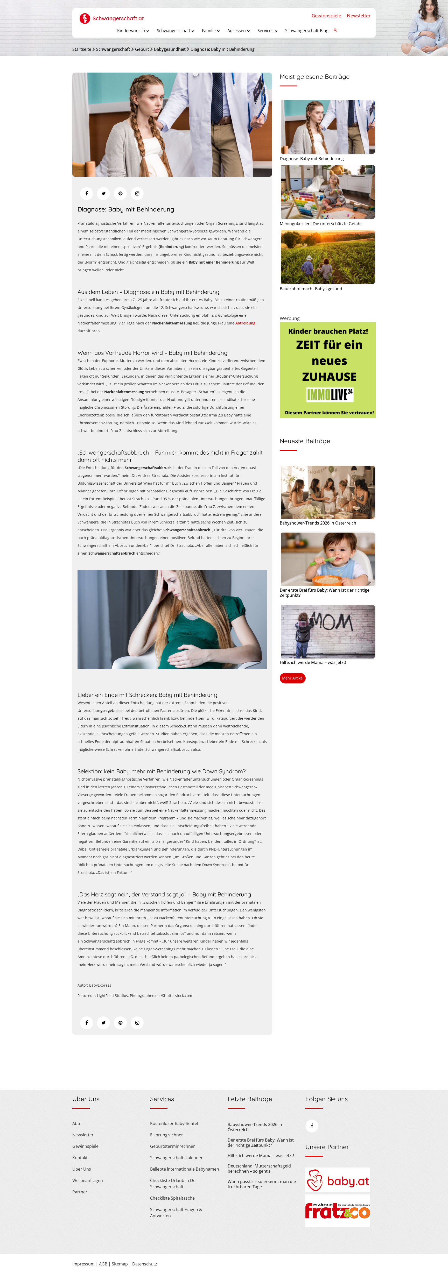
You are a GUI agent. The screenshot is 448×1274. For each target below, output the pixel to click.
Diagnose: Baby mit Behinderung (223, 49)
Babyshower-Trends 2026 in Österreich (318, 523)
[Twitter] (103, 193)
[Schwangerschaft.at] (111, 16)
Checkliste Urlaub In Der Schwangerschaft (173, 1184)
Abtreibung (245, 323)
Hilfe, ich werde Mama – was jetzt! (313, 662)
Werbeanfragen (87, 1180)
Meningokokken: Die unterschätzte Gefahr (321, 224)
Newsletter (358, 15)
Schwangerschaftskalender (176, 1157)
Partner (79, 1192)
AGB (103, 1264)
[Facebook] (86, 193)
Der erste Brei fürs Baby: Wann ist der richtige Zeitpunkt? (324, 592)
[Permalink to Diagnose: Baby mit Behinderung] (172, 175)
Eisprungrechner (166, 1135)
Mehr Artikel (293, 678)
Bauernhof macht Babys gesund (311, 289)
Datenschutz (144, 1264)
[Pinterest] (120, 193)
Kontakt (80, 1157)
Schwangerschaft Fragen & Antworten (176, 1213)
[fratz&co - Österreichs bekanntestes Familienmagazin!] (337, 1225)
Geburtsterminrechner (172, 1146)
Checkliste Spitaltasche (172, 1198)
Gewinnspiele (326, 15)
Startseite (81, 49)
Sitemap (120, 1264)
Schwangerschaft (113, 49)
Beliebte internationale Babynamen (184, 1169)
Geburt (142, 49)
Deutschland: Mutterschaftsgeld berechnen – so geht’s (259, 1168)
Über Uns (81, 1169)
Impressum (83, 1264)
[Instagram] (137, 193)
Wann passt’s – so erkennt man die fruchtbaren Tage (262, 1184)
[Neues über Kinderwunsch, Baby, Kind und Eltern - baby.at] (337, 1190)
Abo (76, 1123)
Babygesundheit (170, 49)
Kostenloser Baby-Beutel (174, 1123)
